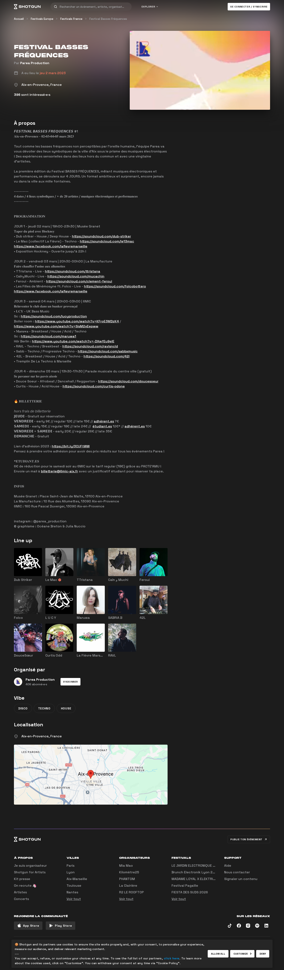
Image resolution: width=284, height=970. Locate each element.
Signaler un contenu (240, 879)
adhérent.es (104, 421)
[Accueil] (27, 6)
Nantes (72, 892)
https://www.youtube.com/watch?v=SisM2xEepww (56, 326)
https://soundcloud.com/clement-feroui (79, 281)
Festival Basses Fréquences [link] (108, 19)
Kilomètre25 (129, 872)
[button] (70, 681)
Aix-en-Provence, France (41, 736)
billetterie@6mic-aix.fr (59, 471)
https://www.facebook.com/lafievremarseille (50, 246)
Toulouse (74, 885)
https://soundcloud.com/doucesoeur (128, 381)
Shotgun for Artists (30, 872)
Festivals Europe (42, 19)
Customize (240, 953)
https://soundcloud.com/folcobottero (115, 286)
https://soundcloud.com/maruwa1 (48, 336)
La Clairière (128, 885)
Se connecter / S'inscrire (249, 6)
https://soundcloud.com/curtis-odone (94, 386)
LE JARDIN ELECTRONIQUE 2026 (196, 865)
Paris (70, 865)
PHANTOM (127, 879)
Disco (23, 708)
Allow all (218, 953)
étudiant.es (102, 426)
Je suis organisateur (30, 865)
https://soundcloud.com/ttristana (72, 271)
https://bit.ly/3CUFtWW (71, 446)
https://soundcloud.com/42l (107, 356)
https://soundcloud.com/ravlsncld (90, 346)
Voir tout (74, 899)
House (66, 708)
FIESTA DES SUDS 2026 (190, 892)
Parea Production (34, 63)
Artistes (20, 892)
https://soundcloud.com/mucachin (75, 276)
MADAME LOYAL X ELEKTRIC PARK (198, 879)
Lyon (71, 872)
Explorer (148, 6)
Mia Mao (126, 865)
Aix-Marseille (77, 879)
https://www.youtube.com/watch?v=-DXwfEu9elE (73, 341)
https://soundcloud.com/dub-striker (101, 236)
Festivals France (71, 19)
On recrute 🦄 (25, 885)
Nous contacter (237, 872)
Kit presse (22, 879)
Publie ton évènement (246, 839)
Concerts (21, 899)
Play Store (63, 926)
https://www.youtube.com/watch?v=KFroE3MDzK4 (77, 321)
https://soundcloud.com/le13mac (107, 241)
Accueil (19, 19)
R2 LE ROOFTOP (131, 892)
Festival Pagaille (185, 885)
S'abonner (70, 681)
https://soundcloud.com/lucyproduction (54, 316)
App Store (31, 926)
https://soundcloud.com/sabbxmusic (108, 351)
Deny (262, 953)
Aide (227, 865)
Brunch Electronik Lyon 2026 (195, 872)
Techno (44, 708)
